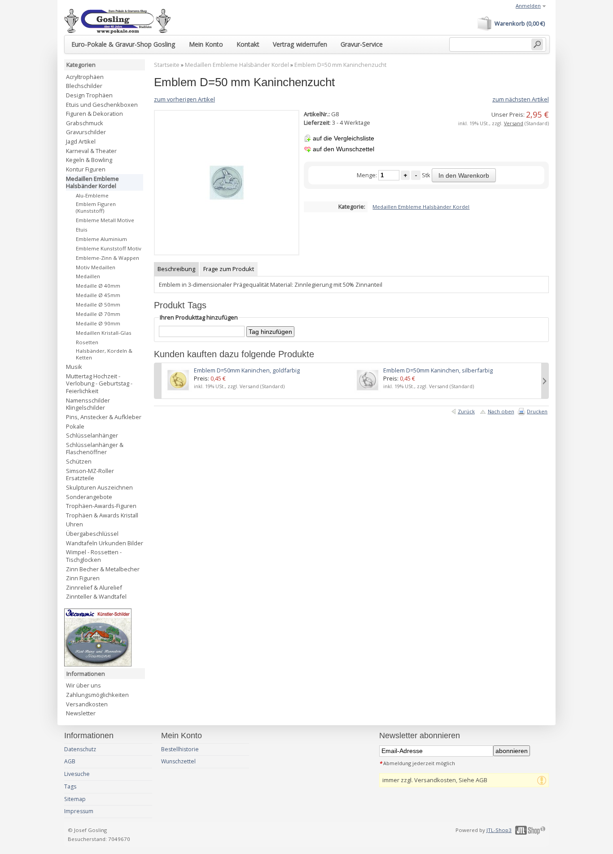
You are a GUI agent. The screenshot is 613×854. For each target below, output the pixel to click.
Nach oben (501, 411)
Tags (70, 786)
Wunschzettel (178, 761)
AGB (69, 761)
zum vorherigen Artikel (184, 99)
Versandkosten (87, 704)
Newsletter (81, 713)
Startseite (167, 65)
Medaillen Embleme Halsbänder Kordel (237, 65)
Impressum (78, 811)
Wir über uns (83, 685)
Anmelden (528, 5)
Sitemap (75, 799)
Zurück (466, 411)
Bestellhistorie (180, 749)
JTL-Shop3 (499, 830)
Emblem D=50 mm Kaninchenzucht (340, 65)
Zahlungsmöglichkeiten (97, 695)
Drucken (537, 411)
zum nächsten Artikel (520, 99)
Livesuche (77, 774)
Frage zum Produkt (228, 269)
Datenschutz (80, 749)
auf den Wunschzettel (343, 149)
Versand (513, 123)
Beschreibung (176, 269)
